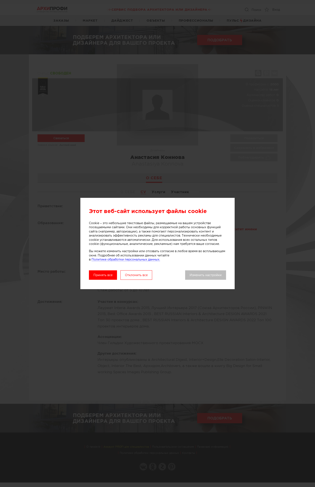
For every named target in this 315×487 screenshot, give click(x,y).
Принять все (102, 275)
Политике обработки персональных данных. (126, 259)
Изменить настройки (206, 275)
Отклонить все (136, 275)
